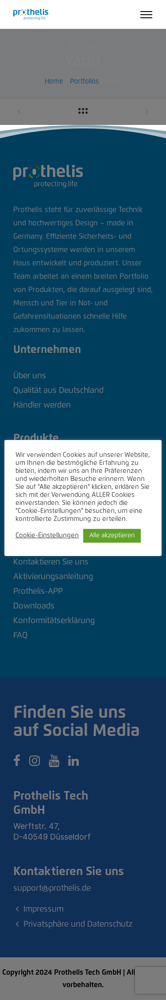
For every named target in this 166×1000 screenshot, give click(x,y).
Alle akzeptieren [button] (112, 535)
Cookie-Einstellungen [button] (47, 535)
